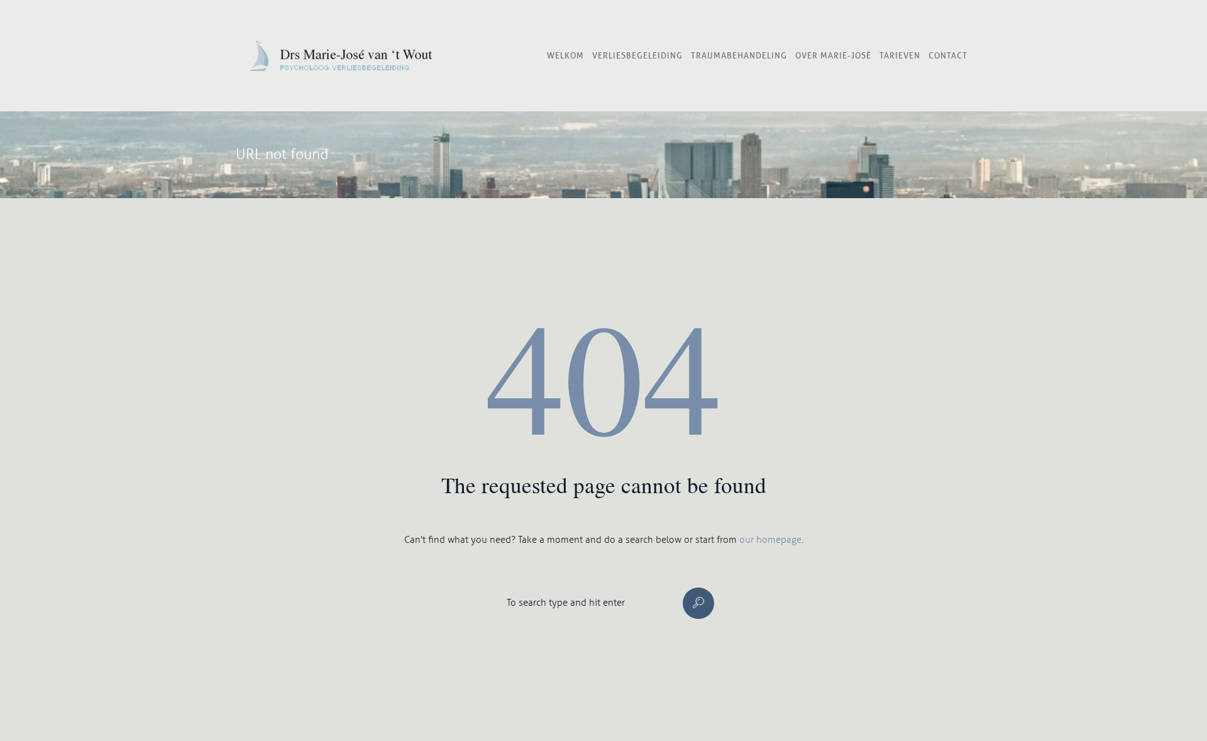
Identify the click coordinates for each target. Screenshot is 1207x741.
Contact (948, 55)
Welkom (565, 55)
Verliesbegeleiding (637, 55)
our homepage (770, 539)
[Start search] (698, 603)
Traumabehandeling (739, 55)
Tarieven (899, 55)
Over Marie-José (833, 55)
